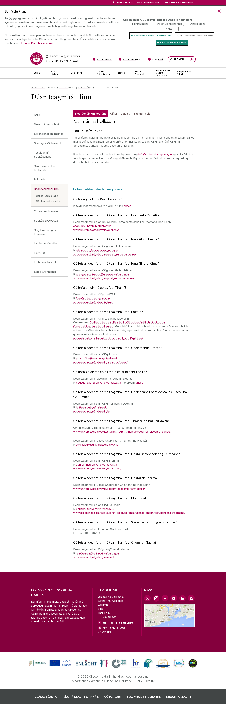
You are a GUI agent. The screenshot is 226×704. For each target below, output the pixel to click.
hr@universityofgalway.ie (91, 407)
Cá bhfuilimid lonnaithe (48, 201)
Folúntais (39, 179)
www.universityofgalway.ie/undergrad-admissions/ (104, 254)
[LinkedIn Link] (182, 598)
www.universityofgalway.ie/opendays (96, 230)
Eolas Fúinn (85, 87)
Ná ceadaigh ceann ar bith (196, 35)
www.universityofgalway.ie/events (94, 557)
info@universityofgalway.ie (155, 154)
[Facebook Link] (165, 598)
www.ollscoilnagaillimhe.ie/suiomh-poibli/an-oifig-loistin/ (108, 338)
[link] (50, 663)
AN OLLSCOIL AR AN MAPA (118, 623)
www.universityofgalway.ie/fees (93, 302)
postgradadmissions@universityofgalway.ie (102, 274)
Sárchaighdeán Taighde (48, 133)
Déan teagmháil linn (46, 189)
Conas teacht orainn (47, 195)
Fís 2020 (39, 253)
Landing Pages (67, 87)
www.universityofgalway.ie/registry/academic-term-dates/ (109, 488)
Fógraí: (168, 28)
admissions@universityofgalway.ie (97, 250)
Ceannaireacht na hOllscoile (45, 168)
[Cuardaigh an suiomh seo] (192, 59)
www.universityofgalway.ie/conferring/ (97, 468)
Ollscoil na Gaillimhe (43, 87)
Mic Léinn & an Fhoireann (179, 2)
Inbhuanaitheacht (45, 262)
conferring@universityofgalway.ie (97, 464)
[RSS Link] (191, 598)
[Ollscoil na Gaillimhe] (55, 58)
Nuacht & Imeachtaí (46, 124)
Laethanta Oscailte (45, 243)
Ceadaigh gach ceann (173, 42)
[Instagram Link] (156, 598)
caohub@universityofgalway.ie (92, 226)
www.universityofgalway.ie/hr (91, 411)
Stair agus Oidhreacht (47, 143)
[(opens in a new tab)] (51, 666)
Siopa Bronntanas (45, 271)
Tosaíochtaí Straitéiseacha (42, 154)
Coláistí (125, 113)
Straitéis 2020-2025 (46, 220)
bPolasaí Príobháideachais (36, 43)
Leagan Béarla (124, 2)
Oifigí (113, 113)
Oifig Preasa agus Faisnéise (45, 232)
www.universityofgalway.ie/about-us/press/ (100, 362)
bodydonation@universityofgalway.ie (99, 382)
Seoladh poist (142, 113)
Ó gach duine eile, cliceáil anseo (93, 326)
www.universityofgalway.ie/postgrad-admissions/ (103, 278)
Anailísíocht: (197, 23)
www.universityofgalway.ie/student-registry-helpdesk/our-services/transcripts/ (122, 431)
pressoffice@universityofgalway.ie (97, 358)
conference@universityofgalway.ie (97, 553)
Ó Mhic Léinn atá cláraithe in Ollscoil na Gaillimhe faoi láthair (127, 322)
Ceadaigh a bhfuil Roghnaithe (152, 35)
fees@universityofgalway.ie (93, 298)
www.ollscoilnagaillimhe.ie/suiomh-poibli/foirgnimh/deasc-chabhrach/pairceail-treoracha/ (129, 512)
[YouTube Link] (173, 598)
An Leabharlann (150, 2)
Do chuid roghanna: (169, 23)
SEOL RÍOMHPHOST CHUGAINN (111, 630)
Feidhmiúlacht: (139, 23)
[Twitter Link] (147, 598)
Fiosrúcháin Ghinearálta (91, 113)
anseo (127, 206)
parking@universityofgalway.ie (95, 509)
